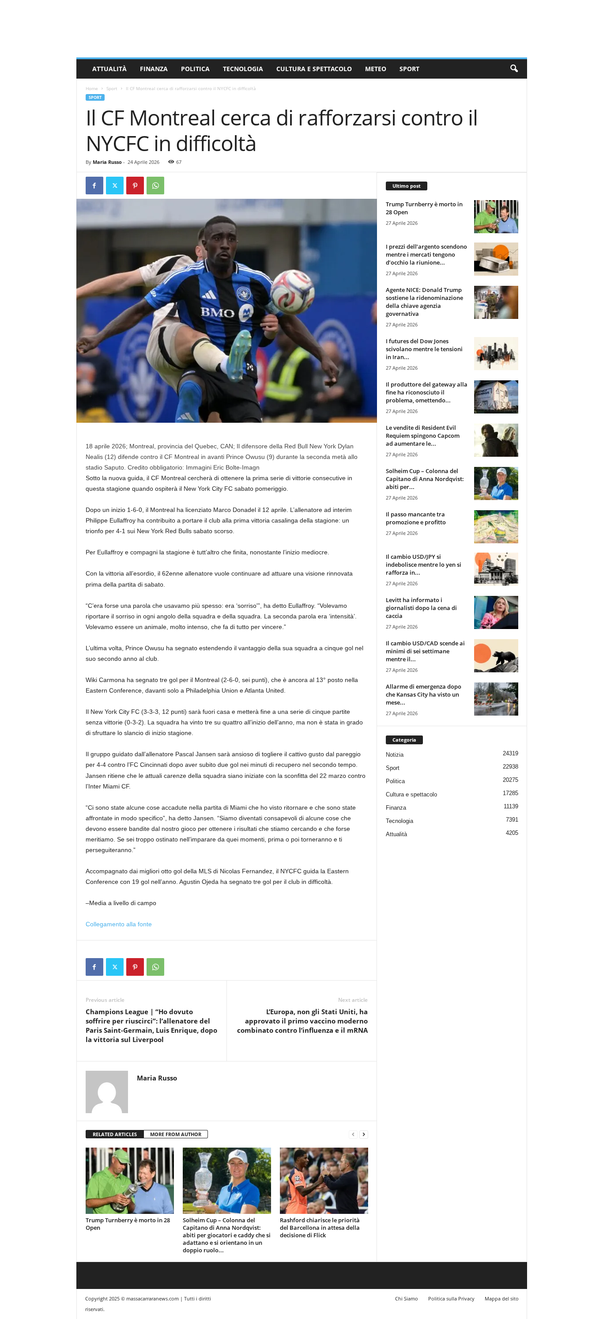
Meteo (375, 68)
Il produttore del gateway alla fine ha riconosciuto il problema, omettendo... (426, 392)
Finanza (154, 68)
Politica (195, 68)
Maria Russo (107, 162)
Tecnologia (243, 68)
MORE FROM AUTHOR (175, 1134)
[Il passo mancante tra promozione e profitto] (496, 526)
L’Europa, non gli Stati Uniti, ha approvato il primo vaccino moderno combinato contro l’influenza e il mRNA (302, 1021)
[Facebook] (94, 185)
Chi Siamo (406, 1298)
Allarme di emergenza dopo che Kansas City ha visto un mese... (423, 694)
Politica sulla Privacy (451, 1298)
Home (92, 88)
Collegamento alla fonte (119, 924)
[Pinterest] (135, 185)
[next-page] (363, 1134)
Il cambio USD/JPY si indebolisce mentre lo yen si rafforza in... (423, 564)
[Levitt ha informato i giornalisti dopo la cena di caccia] (496, 612)
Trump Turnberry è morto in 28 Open (128, 1224)
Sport (409, 68)
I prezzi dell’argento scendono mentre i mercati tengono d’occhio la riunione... (426, 254)
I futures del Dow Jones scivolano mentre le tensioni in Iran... (424, 349)
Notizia (394, 754)
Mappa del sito (502, 1298)
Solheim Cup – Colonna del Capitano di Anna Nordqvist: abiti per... (425, 479)
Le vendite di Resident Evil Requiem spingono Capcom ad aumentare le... (423, 435)
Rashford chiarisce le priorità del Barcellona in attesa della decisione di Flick (320, 1227)
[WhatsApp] (155, 185)
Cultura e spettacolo (314, 68)
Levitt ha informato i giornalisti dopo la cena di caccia (421, 608)
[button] (514, 69)
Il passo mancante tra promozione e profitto (416, 518)
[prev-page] (353, 1134)
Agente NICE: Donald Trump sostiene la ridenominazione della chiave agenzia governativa (424, 302)
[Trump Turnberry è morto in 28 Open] (130, 1181)
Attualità (109, 68)
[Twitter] (115, 185)
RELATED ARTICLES (115, 1134)
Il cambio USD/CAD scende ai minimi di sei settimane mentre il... (425, 651)
